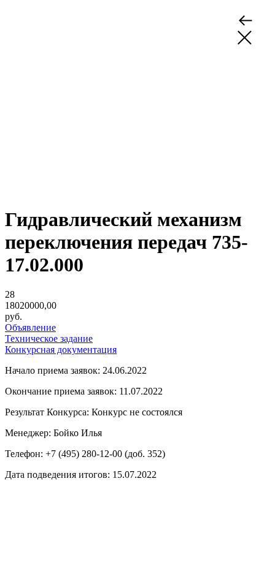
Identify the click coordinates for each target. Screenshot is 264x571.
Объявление (30, 327)
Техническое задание (49, 338)
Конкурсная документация (61, 349)
